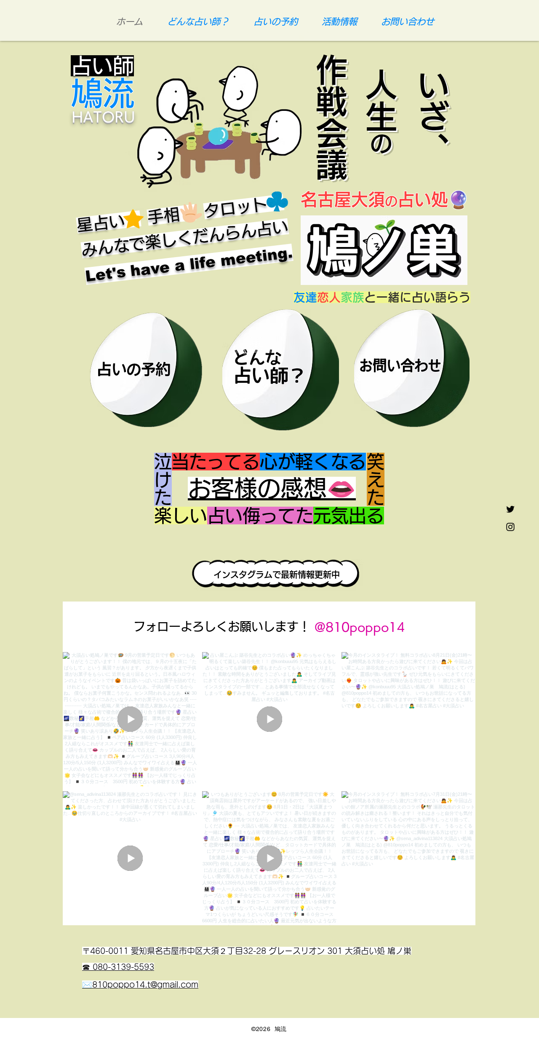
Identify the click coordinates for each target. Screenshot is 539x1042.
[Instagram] (510, 526)
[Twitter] (510, 509)
